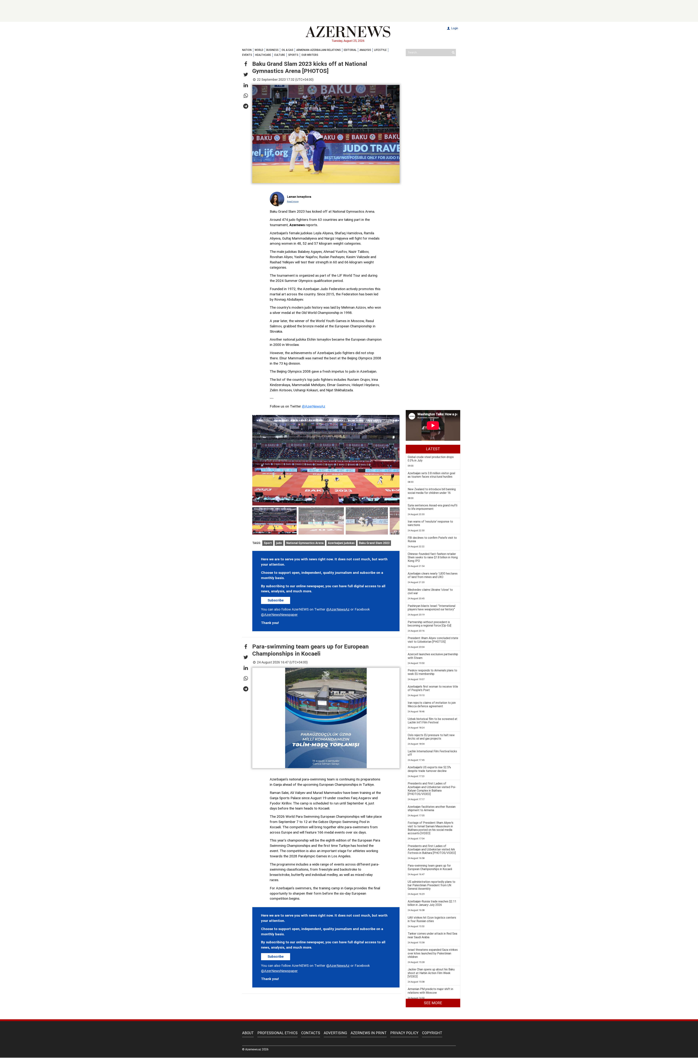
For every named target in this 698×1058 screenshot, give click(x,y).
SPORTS (293, 54)
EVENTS (247, 54)
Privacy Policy (404, 1033)
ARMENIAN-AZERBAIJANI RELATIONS (318, 50)
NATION (247, 50)
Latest (433, 449)
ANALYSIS (365, 50)
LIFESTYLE (380, 50)
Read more (292, 201)
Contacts (310, 1033)
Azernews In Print (369, 1033)
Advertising (335, 1033)
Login (454, 28)
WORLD (259, 50)
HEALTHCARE (263, 54)
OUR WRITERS (309, 54)
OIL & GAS (287, 50)
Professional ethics (277, 1033)
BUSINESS (272, 50)
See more (433, 1003)
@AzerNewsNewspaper (279, 615)
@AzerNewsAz (313, 406)
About (248, 1033)
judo (279, 543)
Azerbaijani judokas (341, 543)
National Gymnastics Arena (305, 543)
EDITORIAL (350, 50)
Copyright (432, 1033)
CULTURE (279, 54)
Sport (268, 543)
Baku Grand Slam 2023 (374, 543)
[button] (245, 64)
